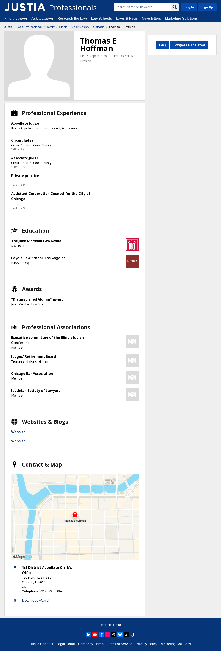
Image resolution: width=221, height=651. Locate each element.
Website (18, 431)
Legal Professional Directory (35, 26)
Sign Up (207, 7)
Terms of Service (119, 644)
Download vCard (35, 600)
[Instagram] (107, 634)
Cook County (80, 26)
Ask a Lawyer (42, 18)
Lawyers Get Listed (189, 45)
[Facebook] (101, 634)
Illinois (63, 26)
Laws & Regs (127, 18)
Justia (8, 26)
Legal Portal (65, 644)
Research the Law (72, 18)
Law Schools (101, 18)
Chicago (98, 26)
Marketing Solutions (181, 18)
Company (85, 644)
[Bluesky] (120, 634)
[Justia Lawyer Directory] (132, 634)
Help (100, 644)
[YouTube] (95, 634)
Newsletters (151, 18)
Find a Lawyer (15, 18)
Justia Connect (41, 644)
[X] (126, 634)
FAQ (162, 45)
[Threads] (113, 634)
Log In (189, 7)
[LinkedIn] (88, 634)
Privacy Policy (146, 644)
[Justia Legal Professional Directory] (24, 7)
